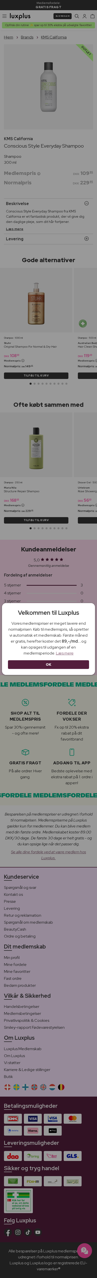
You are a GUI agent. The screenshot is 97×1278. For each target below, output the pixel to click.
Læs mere (65, 653)
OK (48, 664)
